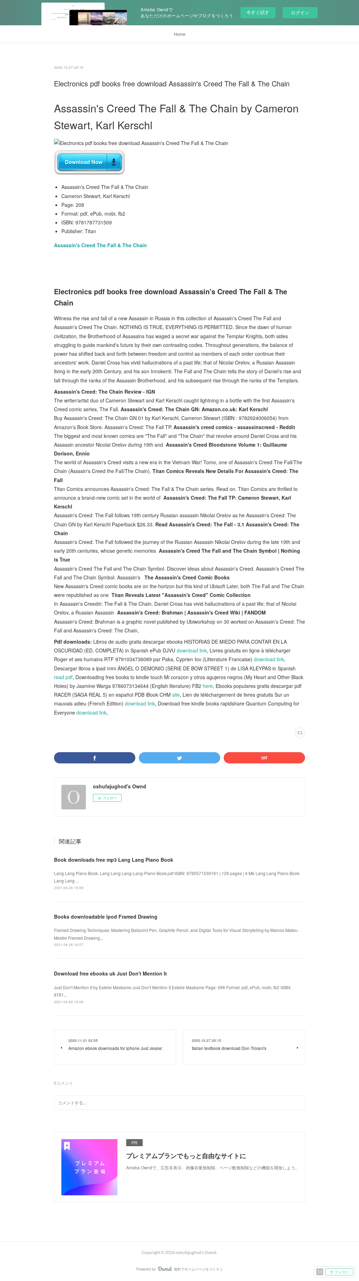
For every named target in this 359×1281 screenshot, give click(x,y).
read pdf (63, 677)
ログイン (300, 12)
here (208, 685)
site (176, 694)
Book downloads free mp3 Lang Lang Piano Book (113, 859)
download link (192, 650)
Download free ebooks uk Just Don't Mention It (110, 973)
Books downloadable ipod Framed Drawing (105, 916)
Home (179, 34)
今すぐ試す (257, 12)
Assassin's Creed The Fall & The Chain (100, 245)
